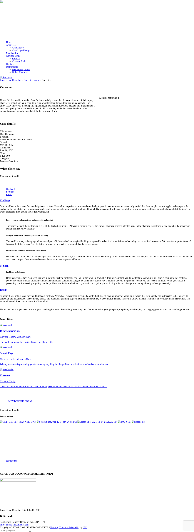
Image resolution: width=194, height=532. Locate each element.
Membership (12, 66)
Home (9, 42)
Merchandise (12, 53)
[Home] (6, 77)
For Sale (16, 58)
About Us (10, 45)
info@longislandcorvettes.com (14, 524)
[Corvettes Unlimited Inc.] (57, 422)
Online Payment (20, 72)
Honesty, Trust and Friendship (64, 527)
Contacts (10, 64)
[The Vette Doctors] (97, 422)
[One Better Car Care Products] (18, 422)
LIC (85, 527)
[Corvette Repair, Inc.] (125, 422)
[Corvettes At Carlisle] (138, 422)
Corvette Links (13, 56)
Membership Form (21, 69)
